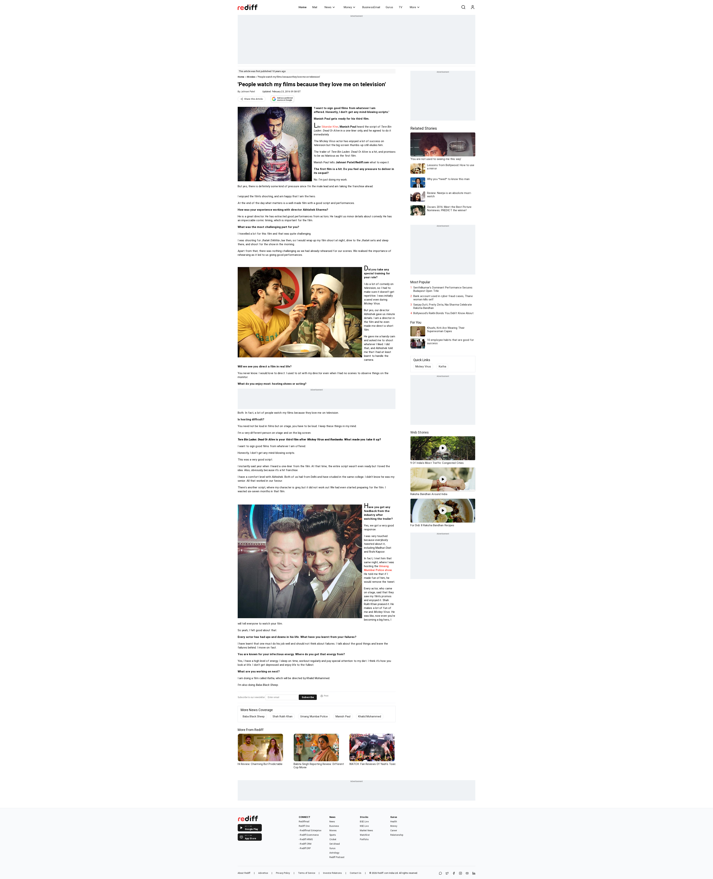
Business (334, 826)
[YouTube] (467, 873)
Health (393, 821)
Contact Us (355, 873)
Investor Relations (332, 873)
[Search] (463, 7)
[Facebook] (453, 873)
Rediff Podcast (336, 857)
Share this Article (253, 99)
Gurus (389, 7)
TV (400, 7)
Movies (251, 76)
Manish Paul (343, 716)
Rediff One (304, 826)
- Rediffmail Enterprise (310, 830)
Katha (442, 366)
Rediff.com (383, 873)
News (328, 7)
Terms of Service (306, 873)
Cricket (332, 839)
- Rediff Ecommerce (309, 835)
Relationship (396, 835)
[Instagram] (460, 873)
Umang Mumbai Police (314, 716)
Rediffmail (304, 821)
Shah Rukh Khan (282, 716)
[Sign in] (472, 7)
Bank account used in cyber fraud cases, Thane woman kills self (443, 297)
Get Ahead (334, 844)
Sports (332, 835)
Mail (314, 7)
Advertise (263, 873)
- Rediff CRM (305, 844)
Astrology (334, 853)
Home (303, 7)
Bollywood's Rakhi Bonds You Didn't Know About (443, 313)
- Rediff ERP (305, 848)
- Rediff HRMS (306, 839)
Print (326, 696)
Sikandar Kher (330, 126)
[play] (443, 448)
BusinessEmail (371, 7)
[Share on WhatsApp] (440, 873)
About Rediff (244, 873)
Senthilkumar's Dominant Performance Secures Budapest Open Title (442, 289)
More (413, 7)
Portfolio (364, 839)
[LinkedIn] (473, 873)
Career (393, 830)
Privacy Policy (283, 873)
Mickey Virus (423, 366)
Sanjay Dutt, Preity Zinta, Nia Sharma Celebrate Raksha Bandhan (442, 306)
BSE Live (364, 821)
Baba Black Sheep (254, 716)
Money (348, 7)
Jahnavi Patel (248, 91)
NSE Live (364, 826)
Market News (366, 830)
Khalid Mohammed (369, 716)
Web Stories (419, 432)
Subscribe (308, 697)
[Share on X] (447, 873)
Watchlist (365, 835)
